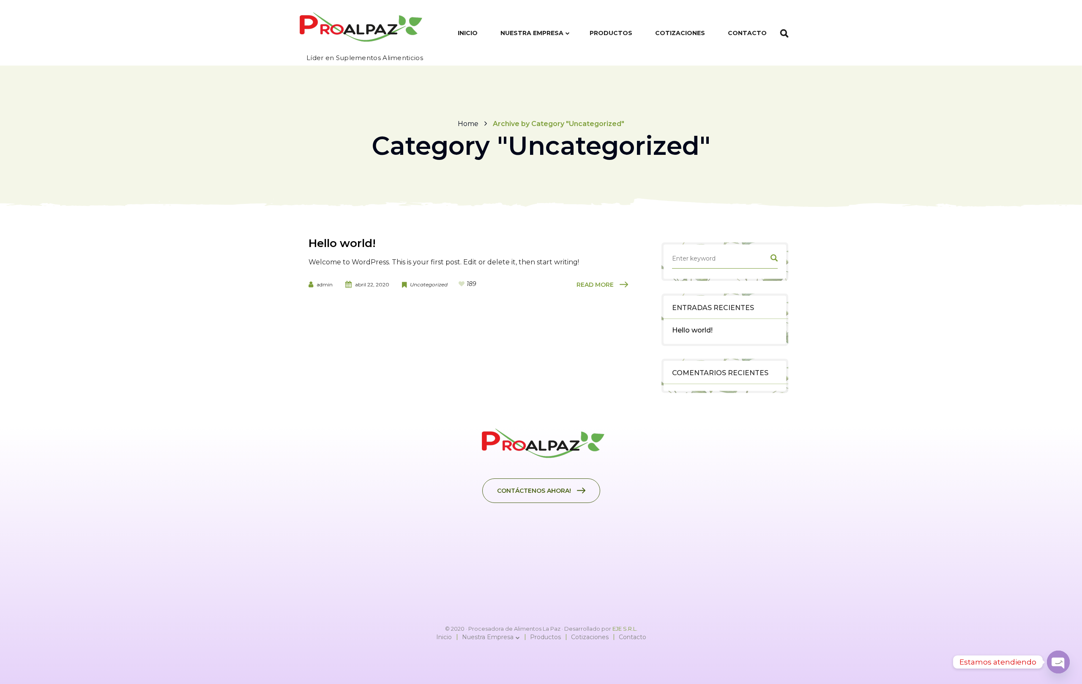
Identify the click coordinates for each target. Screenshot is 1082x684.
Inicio (444, 637)
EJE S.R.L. (624, 628)
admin (325, 284)
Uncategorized (429, 284)
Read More (595, 284)
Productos (545, 637)
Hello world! (692, 330)
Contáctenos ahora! (534, 490)
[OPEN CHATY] (1058, 662)
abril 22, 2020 (372, 284)
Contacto (632, 637)
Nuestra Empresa (488, 637)
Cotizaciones (590, 637)
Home (468, 124)
